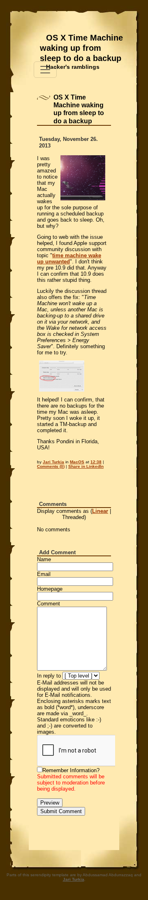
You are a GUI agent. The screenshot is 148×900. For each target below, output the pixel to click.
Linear (100, 511)
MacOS (77, 462)
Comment (48, 604)
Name (44, 559)
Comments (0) (51, 466)
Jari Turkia (53, 462)
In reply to (49, 676)
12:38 (96, 462)
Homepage (49, 589)
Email (44, 574)
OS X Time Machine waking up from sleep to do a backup (81, 48)
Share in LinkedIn (86, 466)
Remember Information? (70, 770)
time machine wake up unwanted (69, 258)
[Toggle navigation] (45, 69)
